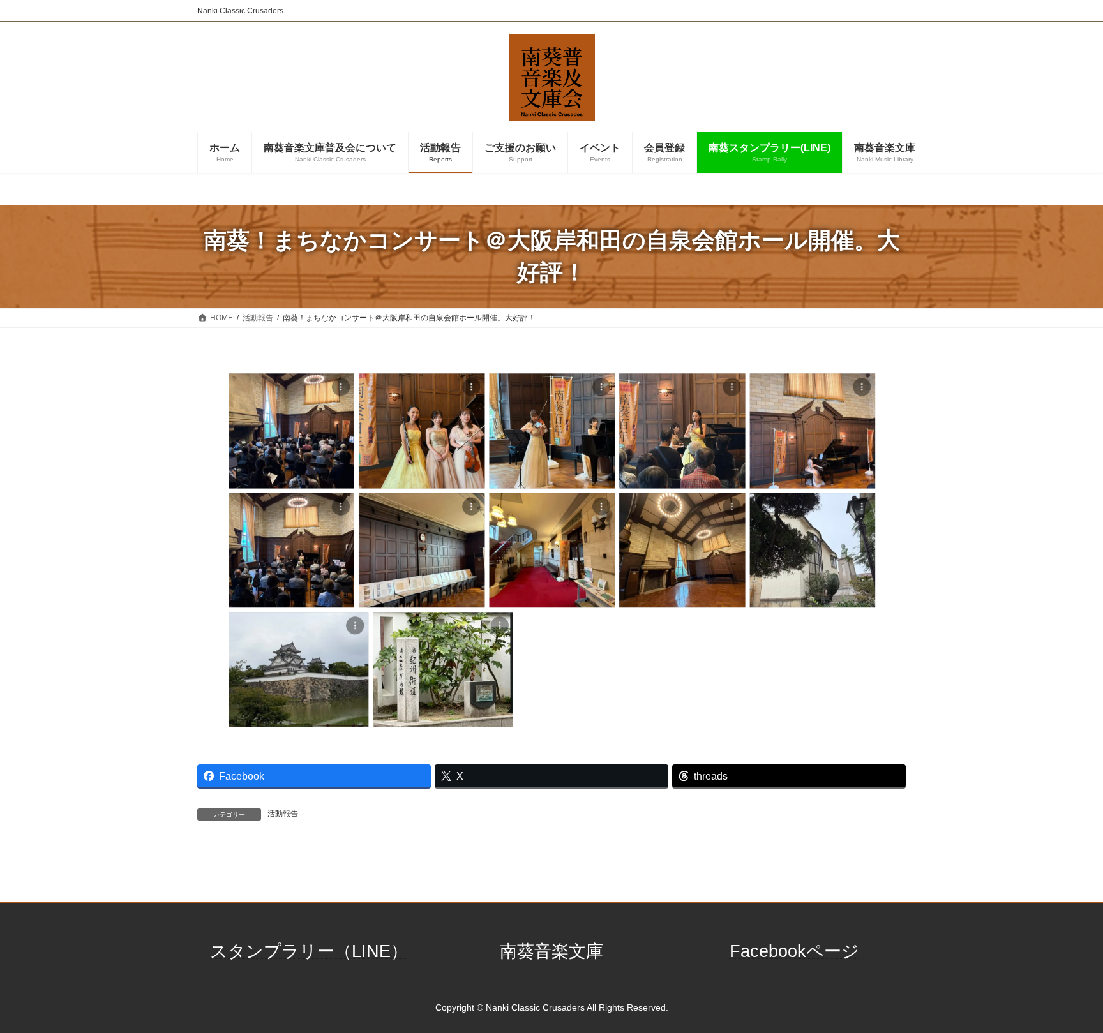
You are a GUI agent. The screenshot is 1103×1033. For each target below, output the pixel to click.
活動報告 (282, 813)
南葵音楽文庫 (551, 951)
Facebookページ (794, 951)
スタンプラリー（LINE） (309, 951)
